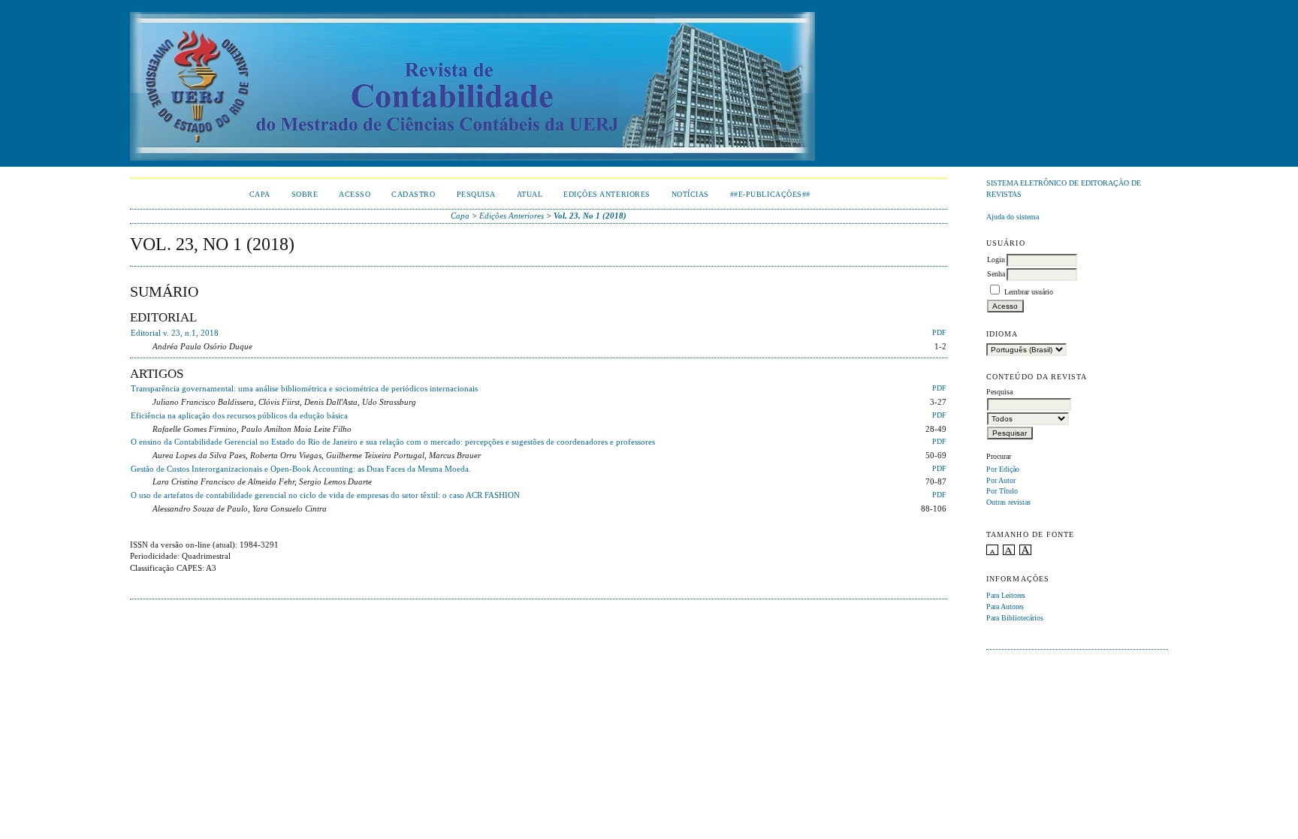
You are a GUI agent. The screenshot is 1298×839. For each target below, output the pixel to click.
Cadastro (413, 194)
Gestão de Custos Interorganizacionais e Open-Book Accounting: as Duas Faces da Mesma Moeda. (301, 468)
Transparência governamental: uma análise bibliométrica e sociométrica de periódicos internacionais (304, 388)
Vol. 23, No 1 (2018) (590, 215)
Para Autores (1005, 606)
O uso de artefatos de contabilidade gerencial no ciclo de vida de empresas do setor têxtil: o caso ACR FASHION (325, 494)
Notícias (690, 194)
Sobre (304, 194)
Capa (259, 194)
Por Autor (1001, 480)
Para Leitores (1005, 595)
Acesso (354, 194)
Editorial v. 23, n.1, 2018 (175, 332)
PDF (939, 333)
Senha (996, 274)
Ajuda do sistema (1012, 217)
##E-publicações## (770, 194)
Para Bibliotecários (1014, 618)
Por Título (1002, 491)
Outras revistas (1008, 502)
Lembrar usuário (1028, 292)
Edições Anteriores (606, 194)
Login (996, 259)
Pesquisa (476, 194)
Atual (530, 194)
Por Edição (1002, 469)
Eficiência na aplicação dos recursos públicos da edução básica (239, 415)
